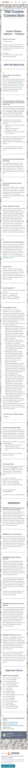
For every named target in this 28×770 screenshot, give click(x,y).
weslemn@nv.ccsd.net (8, 257)
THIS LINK (22, 540)
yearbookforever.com (17, 81)
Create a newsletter (8, 766)
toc (2, 8)
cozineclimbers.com (13, 724)
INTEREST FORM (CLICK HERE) (15, 111)
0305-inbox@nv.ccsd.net (12, 722)
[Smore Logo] (5, 2)
